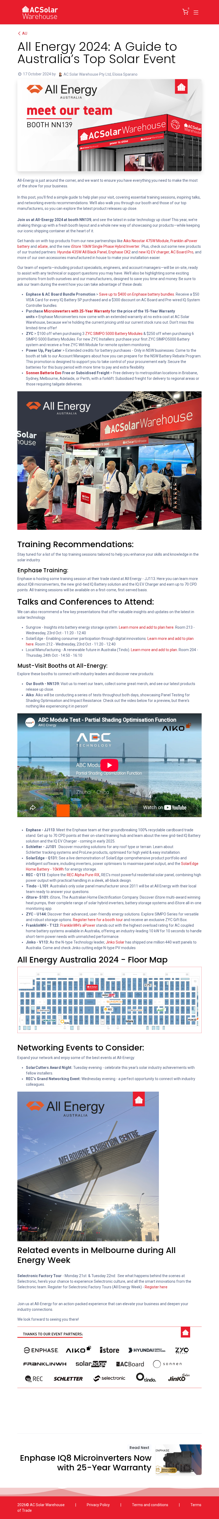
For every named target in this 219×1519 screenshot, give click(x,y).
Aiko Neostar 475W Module (146, 241)
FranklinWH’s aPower (77, 925)
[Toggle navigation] (196, 12)
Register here (156, 1287)
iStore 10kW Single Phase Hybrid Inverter (105, 246)
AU (24, 33)
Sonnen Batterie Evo (43, 373)
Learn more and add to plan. (154, 650)
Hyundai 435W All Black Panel (82, 252)
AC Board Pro (182, 252)
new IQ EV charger (154, 252)
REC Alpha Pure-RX (83, 875)
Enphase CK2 (119, 252)
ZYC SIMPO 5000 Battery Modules (114, 333)
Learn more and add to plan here (146, 627)
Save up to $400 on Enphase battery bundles (136, 294)
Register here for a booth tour (97, 920)
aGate (43, 246)
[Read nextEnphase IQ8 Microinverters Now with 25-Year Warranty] (179, 1459)
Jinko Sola (114, 942)
